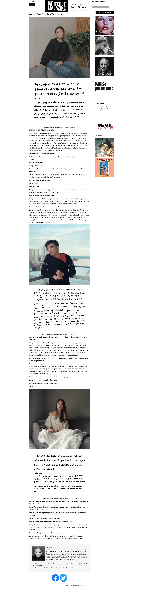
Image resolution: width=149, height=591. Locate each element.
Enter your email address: (98, 1)
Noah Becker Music (61, 567)
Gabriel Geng (68, 133)
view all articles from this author (38, 570)
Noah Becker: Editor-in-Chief (74, 585)
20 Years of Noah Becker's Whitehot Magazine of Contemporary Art (64, 563)
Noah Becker (49, 550)
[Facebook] (55, 577)
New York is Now (69, 557)
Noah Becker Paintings (49, 567)
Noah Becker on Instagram (37, 567)
